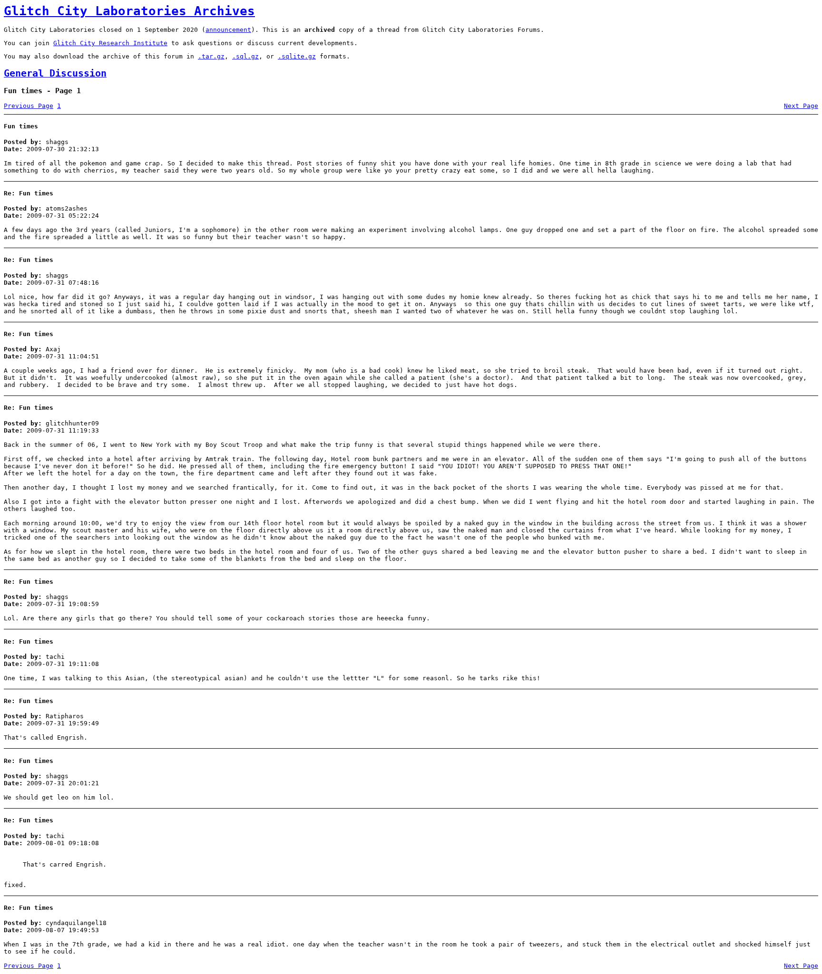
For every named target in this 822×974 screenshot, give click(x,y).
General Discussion (55, 73)
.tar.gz (211, 56)
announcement (228, 29)
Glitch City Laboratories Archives (129, 11)
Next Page (801, 105)
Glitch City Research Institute (110, 43)
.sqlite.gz (297, 56)
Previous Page (28, 105)
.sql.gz (245, 56)
